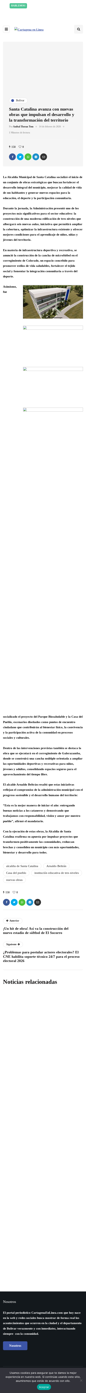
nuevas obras (14, 879)
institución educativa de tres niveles (56, 872)
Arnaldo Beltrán (56, 866)
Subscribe (43, 1244)
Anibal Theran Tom (23, 126)
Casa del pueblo (16, 872)
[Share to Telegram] (35, 156)
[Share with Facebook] (12, 156)
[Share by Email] (43, 156)
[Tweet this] (20, 156)
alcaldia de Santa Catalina (22, 866)
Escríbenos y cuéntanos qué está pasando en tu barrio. (44, 11)
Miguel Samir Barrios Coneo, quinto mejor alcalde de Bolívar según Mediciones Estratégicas (39, 1073)
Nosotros (15, 1345)
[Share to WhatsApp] (28, 156)
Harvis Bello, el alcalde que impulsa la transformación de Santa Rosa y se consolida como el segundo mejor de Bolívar (40, 1131)
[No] (81, 1380)
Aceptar (44, 1387)
